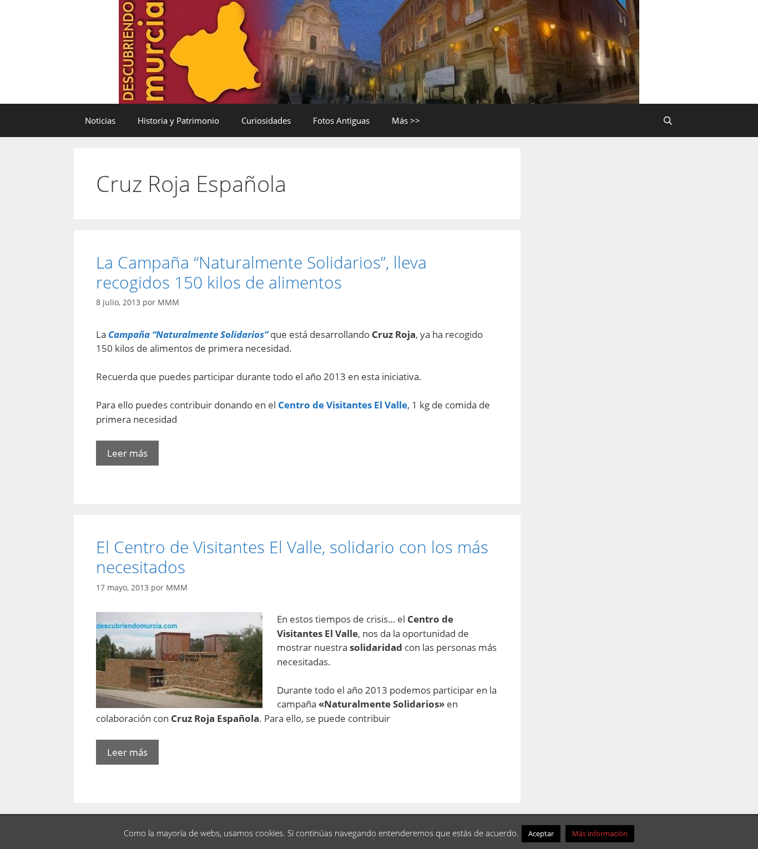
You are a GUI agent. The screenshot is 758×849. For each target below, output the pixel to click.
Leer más (127, 453)
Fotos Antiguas (341, 120)
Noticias (100, 120)
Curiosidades (266, 120)
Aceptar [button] (541, 833)
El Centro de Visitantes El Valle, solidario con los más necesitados (292, 556)
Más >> (406, 120)
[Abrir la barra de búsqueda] (667, 120)
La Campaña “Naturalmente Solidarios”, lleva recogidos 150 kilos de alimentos (261, 272)
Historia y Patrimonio (178, 120)
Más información (600, 833)
